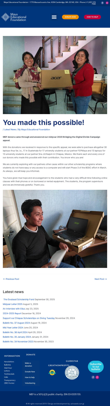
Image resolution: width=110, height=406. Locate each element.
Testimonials (9, 374)
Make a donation (28, 364)
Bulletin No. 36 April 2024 (15, 332)
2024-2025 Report (12, 313)
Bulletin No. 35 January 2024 (17, 337)
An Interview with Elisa (14, 308)
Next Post (101, 279)
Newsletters (9, 361)
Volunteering (30, 383)
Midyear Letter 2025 (12, 304)
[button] (54, 17)
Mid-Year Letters (8, 369)
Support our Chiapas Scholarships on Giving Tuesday (29, 318)
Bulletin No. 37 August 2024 (16, 323)
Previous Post (11, 279)
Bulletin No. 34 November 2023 (18, 341)
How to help (30, 377)
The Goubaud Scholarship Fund (18, 299)
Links (6, 377)
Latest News (10, 129)
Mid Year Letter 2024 (13, 327)
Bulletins (7, 365)
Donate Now (30, 372)
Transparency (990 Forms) (9, 381)
